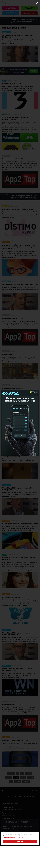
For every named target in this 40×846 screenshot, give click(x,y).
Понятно (20, 841)
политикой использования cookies (13, 837)
